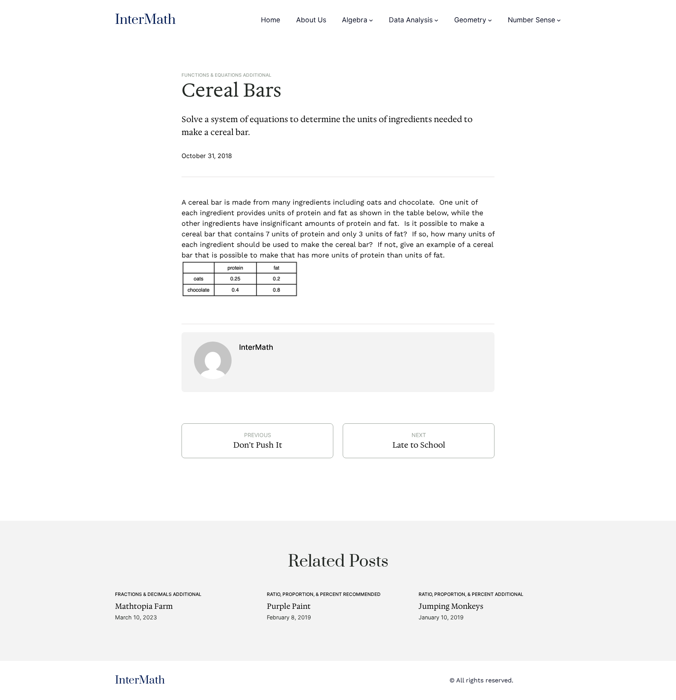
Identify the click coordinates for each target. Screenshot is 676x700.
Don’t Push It (257, 445)
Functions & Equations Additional (226, 75)
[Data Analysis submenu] (436, 20)
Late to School (418, 445)
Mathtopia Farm (144, 606)
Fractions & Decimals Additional (158, 594)
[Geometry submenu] (490, 20)
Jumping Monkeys (451, 606)
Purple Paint (289, 606)
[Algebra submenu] (371, 20)
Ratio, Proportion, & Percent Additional (471, 594)
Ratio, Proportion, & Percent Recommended (324, 594)
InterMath (145, 20)
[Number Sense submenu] (559, 20)
